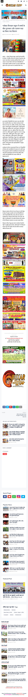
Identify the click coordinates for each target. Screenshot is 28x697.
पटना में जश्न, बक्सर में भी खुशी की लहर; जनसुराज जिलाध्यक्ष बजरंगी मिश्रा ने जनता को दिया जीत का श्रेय (16, 555)
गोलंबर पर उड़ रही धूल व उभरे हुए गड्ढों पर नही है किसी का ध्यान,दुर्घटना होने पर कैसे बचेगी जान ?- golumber (17, 639)
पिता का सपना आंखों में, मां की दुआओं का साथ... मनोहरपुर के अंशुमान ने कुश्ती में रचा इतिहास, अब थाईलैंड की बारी (17, 426)
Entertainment (18, 614)
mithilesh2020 (9, 687)
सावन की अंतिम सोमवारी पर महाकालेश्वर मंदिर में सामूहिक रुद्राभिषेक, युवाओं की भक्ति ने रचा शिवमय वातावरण (17, 433)
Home (4, 20)
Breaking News (7, 609)
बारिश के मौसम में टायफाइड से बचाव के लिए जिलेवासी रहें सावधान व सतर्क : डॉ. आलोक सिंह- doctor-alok (17, 633)
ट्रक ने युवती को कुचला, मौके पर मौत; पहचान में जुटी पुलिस (16, 521)
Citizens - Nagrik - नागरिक (19, 612)
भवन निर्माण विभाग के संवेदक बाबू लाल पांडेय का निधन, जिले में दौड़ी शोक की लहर (16, 535)
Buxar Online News (7, 34)
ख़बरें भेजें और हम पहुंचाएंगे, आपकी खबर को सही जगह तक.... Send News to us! (13, 596)
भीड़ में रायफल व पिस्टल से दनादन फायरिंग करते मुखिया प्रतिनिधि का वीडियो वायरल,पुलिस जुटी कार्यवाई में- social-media (17, 626)
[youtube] (21, 1)
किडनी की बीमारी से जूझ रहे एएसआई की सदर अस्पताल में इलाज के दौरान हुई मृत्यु (16, 562)
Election (11, 614)
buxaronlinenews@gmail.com (15, 338)
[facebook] (18, 1)
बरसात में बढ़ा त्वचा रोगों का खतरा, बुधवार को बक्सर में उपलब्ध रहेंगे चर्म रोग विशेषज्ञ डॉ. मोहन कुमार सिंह (17, 542)
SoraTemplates (8, 694)
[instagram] (26, 1)
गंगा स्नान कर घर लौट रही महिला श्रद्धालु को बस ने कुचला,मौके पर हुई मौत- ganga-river (17, 666)
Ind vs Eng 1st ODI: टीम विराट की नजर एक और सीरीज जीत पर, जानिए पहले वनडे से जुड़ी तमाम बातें (17, 656)
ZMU (14, 687)
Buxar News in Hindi (8, 612)
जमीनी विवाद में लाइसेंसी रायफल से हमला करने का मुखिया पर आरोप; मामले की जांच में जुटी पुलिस (17, 528)
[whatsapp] (14, 496)
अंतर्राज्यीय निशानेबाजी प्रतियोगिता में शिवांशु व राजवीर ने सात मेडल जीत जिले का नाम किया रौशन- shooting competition (16, 649)
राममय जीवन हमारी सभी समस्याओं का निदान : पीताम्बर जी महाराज (16, 439)
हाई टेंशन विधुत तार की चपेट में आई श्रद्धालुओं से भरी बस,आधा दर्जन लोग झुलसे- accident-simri (17, 673)
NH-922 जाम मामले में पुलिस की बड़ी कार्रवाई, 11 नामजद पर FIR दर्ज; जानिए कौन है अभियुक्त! (16, 548)
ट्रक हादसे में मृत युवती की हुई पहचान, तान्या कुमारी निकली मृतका (16, 515)
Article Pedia (19, 687)
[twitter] (24, 1)
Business (13, 609)
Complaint (6, 614)
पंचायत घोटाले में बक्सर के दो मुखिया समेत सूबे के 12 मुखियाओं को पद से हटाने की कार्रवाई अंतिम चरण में (17, 508)
